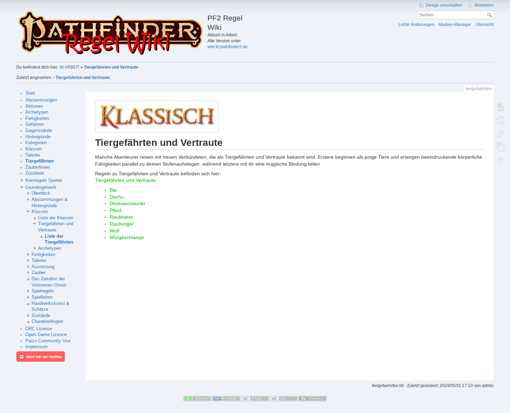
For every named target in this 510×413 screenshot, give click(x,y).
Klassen (33, 149)
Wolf (114, 231)
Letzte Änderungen (416, 24)
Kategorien (36, 142)
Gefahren (34, 124)
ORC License (38, 328)
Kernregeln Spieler (43, 180)
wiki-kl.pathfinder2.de (227, 46)
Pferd (115, 210)
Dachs (117, 197)
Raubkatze (121, 217)
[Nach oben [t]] (501, 159)
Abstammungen (41, 100)
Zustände (34, 173)
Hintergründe (38, 136)
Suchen (490, 14)
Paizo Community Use (47, 341)
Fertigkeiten (37, 118)
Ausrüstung (43, 266)
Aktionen (34, 106)
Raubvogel (121, 224)
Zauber (38, 272)
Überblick (41, 193)
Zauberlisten (37, 167)
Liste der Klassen (55, 218)
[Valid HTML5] (255, 398)
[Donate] (197, 398)
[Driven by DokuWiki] (312, 398)
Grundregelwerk (41, 187)
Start (30, 93)
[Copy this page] (501, 146)
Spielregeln (43, 291)
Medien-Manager (455, 24)
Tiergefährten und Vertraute (111, 67)
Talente (32, 155)
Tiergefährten (39, 161)
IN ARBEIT (69, 67)
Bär (113, 190)
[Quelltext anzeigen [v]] (501, 107)
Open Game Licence (46, 334)
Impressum (36, 346)
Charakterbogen (47, 321)
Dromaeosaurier (127, 203)
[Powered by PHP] (226, 398)
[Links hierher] (501, 133)
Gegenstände (38, 130)
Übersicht (485, 24)
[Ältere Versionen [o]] (501, 120)
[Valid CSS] (284, 398)
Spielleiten (42, 297)
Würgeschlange (127, 237)
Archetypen (36, 112)
